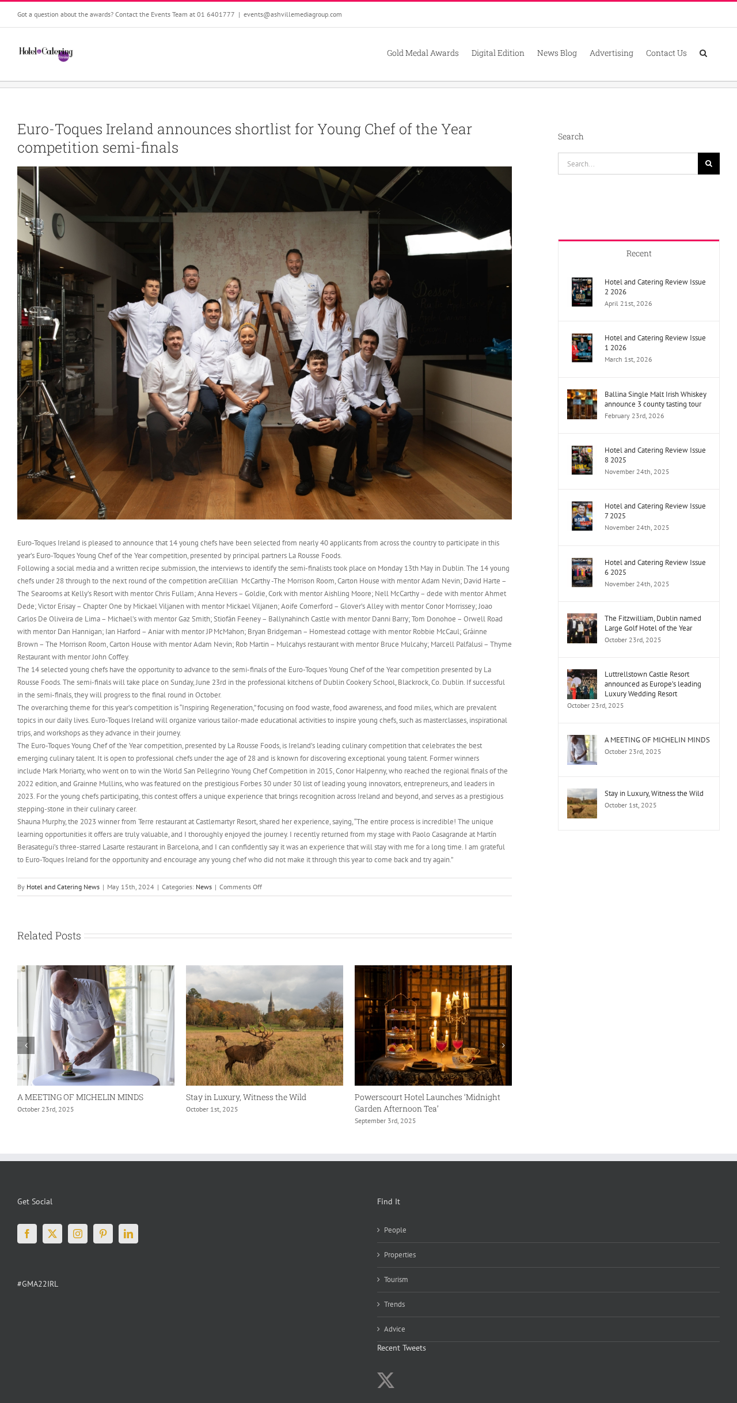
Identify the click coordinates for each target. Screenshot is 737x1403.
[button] (703, 52)
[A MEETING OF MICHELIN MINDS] (582, 741)
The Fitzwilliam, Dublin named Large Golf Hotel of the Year (653, 623)
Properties (400, 1255)
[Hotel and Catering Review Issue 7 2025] (582, 507)
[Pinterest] (103, 1233)
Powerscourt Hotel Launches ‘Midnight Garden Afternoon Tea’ (260, 1102)
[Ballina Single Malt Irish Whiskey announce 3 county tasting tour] (582, 395)
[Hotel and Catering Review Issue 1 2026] (582, 339)
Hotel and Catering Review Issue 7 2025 (655, 511)
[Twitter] (52, 1233)
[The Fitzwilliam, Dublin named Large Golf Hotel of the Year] (435, 970)
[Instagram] (78, 1233)
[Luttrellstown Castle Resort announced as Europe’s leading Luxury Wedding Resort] (582, 675)
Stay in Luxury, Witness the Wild (79, 1096)
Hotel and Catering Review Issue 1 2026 (655, 342)
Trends (394, 1304)
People (395, 1230)
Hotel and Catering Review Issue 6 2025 (655, 567)
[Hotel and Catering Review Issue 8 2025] (582, 451)
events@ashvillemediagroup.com (293, 14)
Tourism (396, 1279)
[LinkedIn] (128, 1233)
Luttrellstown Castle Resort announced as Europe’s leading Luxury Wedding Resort (653, 684)
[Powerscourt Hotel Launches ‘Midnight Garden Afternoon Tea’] (266, 970)
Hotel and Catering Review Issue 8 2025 (655, 455)
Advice (394, 1329)
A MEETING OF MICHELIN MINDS (657, 740)
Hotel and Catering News (63, 886)
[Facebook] (27, 1233)
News (204, 886)
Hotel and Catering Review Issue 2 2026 (655, 287)
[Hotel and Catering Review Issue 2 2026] (582, 283)
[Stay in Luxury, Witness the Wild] (97, 970)
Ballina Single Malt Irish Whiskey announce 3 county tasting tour (655, 399)
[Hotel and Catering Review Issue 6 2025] (582, 563)
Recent (639, 253)
